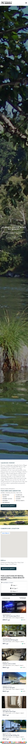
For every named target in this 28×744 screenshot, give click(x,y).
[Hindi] (14, 742)
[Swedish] (26, 742)
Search (14, 594)
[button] (26, 3)
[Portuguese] (21, 742)
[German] (10, 742)
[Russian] (22, 742)
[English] (7, 742)
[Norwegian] (19, 742)
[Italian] (15, 742)
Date (14, 585)
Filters (14, 591)
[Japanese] (17, 742)
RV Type (14, 588)
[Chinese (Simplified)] (3, 742)
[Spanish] (24, 742)
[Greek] (12, 742)
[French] (8, 742)
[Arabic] (1, 742)
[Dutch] (5, 742)
